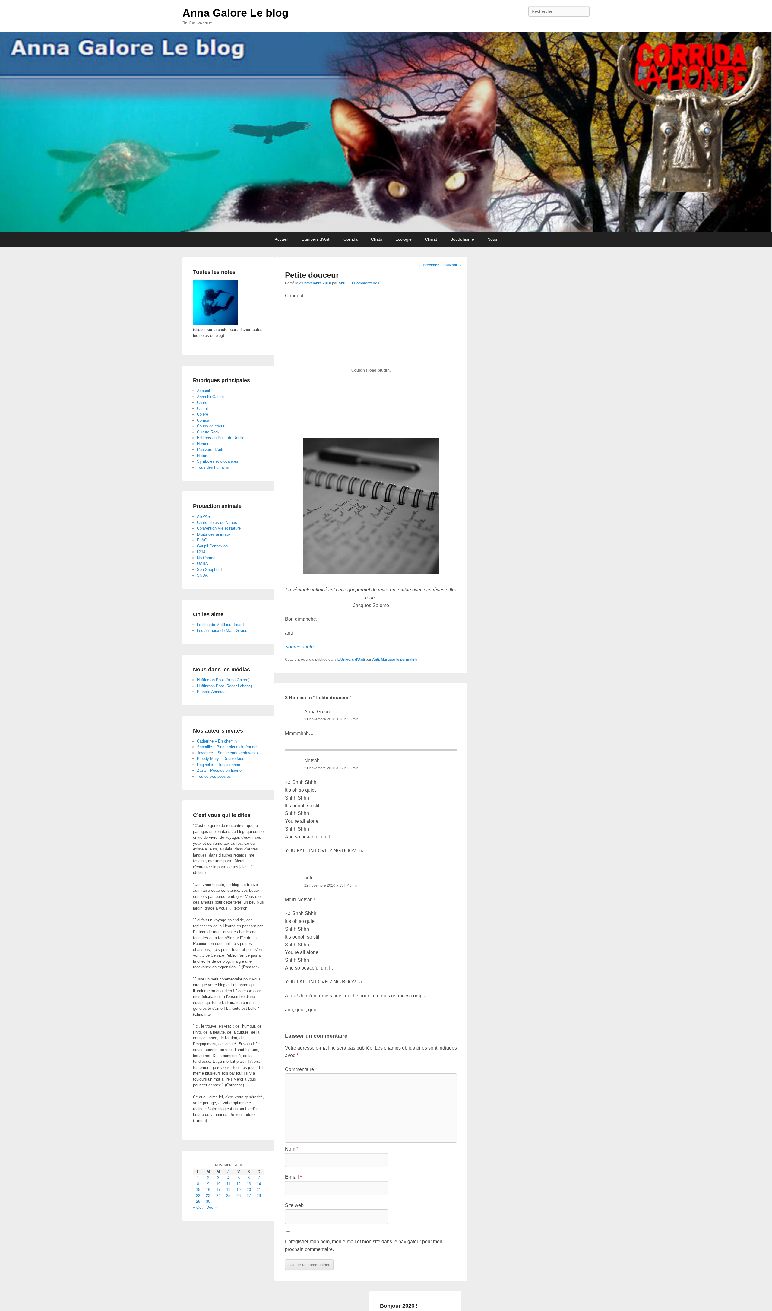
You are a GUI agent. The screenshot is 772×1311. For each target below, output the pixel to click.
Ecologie (403, 239)
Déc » (211, 1207)
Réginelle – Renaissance (218, 764)
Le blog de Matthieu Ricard (220, 624)
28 (259, 1195)
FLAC (202, 540)
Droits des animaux (214, 534)
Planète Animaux (211, 691)
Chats (376, 239)
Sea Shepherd (209, 569)
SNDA (202, 575)
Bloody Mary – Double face (220, 758)
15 (198, 1189)
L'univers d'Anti (210, 449)
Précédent (429, 265)
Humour (203, 444)
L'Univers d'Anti (351, 659)
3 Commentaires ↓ (366, 283)
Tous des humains (213, 467)
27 (249, 1195)
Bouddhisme (462, 239)
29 (198, 1201)
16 (208, 1189)
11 (228, 1184)
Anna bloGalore (210, 396)
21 (259, 1189)
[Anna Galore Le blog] (386, 132)
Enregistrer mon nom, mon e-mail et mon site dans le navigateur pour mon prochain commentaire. (363, 1245)
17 (218, 1189)
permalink (408, 659)
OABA (202, 563)
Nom (291, 1148)
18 (228, 1189)
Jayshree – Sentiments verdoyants (227, 753)
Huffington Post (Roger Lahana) (224, 686)
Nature (202, 455)
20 (249, 1189)
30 (208, 1201)
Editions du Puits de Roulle (220, 437)
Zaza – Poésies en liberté (219, 770)
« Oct (198, 1207)
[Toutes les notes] (215, 323)
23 (208, 1195)
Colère (202, 414)
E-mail (293, 1177)
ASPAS (203, 516)
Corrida (350, 239)
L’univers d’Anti (316, 239)
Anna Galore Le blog (235, 13)
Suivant (453, 265)
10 (218, 1184)
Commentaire (301, 1069)
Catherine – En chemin (217, 741)
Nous (492, 239)
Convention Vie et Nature (219, 528)
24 (218, 1195)
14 (259, 1184)
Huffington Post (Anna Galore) (223, 680)
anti (308, 877)
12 (238, 1184)
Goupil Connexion (212, 546)
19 (238, 1189)
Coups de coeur (210, 426)
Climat (431, 239)
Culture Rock (208, 432)
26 (238, 1195)
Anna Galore (317, 711)
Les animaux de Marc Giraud (222, 630)
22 (198, 1195)
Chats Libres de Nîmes (217, 522)
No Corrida (206, 558)
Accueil (281, 239)
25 (228, 1195)
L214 (201, 551)
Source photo (299, 646)
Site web (294, 1205)
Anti (341, 283)
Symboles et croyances (217, 461)
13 (249, 1184)
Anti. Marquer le (386, 659)
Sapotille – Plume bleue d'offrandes (227, 747)
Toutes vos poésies (214, 776)
